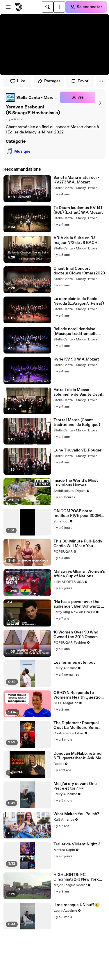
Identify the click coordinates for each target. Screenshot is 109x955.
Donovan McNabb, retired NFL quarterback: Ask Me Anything (77, 756)
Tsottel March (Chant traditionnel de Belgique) (76, 422)
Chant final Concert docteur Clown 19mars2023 (79, 271)
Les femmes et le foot (74, 662)
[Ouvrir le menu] (8, 7)
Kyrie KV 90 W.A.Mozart (76, 359)
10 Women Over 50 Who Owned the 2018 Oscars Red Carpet (75, 634)
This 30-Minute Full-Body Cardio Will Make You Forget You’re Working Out (78, 543)
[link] (32, 97)
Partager (52, 81)
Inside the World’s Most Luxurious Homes (75, 483)
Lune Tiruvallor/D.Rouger (77, 450)
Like (21, 81)
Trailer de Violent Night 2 (76, 844)
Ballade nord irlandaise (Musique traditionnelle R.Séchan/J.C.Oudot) (75, 331)
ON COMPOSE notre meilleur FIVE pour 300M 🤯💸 (77, 513)
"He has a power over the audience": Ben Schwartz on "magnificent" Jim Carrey (79, 604)
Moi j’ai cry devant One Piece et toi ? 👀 (75, 786)
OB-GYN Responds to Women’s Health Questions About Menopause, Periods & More (79, 695)
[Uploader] (59, 7)
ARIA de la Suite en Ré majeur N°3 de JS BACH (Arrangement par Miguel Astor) (77, 240)
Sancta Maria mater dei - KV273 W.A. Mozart (76, 180)
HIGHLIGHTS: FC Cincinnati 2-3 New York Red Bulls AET (76, 877)
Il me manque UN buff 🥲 (76, 905)
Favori (84, 81)
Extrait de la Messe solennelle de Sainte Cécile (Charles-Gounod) (79, 392)
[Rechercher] (47, 7)
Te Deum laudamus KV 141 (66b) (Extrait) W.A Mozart (78, 210)
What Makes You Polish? (76, 814)
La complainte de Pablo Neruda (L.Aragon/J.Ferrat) (78, 301)
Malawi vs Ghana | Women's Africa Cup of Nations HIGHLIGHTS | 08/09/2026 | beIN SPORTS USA (79, 574)
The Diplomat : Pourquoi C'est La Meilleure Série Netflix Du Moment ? (76, 725)
